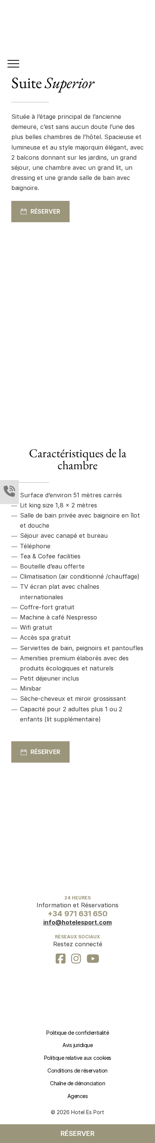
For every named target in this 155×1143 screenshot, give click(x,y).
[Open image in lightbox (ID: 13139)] (78, 325)
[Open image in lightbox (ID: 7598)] (99, 325)
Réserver (45, 211)
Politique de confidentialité (77, 1032)
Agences (77, 1096)
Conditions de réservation (77, 1070)
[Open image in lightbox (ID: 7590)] (55, 325)
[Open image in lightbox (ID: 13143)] (33, 325)
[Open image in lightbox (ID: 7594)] (122, 325)
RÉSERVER (77, 1133)
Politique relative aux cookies (77, 1058)
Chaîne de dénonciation (77, 1083)
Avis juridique (77, 1045)
